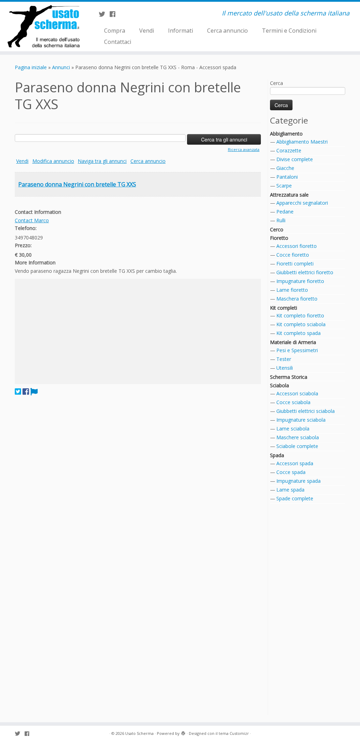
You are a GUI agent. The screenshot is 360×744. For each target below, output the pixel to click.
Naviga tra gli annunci (102, 161)
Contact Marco (32, 220)
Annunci (61, 67)
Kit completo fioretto (300, 315)
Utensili (284, 367)
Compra (114, 30)
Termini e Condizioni (289, 30)
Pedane (285, 211)
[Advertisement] (137, 331)
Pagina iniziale (31, 67)
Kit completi (283, 307)
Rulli (280, 220)
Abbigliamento (286, 133)
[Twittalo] (18, 391)
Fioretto (279, 238)
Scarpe (284, 185)
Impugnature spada (298, 481)
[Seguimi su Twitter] (104, 14)
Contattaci (117, 42)
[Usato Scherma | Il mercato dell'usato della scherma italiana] (42, 26)
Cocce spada (291, 472)
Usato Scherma (139, 733)
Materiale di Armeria (293, 342)
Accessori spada (294, 463)
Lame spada (290, 489)
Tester (283, 359)
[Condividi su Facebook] (25, 391)
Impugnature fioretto (300, 281)
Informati (180, 30)
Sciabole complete (297, 446)
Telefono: (26, 228)
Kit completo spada (298, 333)
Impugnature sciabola (301, 419)
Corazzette (288, 150)
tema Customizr (234, 733)
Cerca (276, 83)
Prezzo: (23, 245)
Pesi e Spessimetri (297, 350)
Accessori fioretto (296, 246)
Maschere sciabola (297, 437)
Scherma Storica (288, 377)
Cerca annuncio (227, 30)
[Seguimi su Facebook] (115, 14)
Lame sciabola (292, 428)
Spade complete (294, 498)
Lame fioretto (292, 290)
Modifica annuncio (53, 161)
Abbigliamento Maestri (302, 141)
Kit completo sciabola (301, 324)
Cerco (276, 229)
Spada (277, 455)
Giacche (285, 168)
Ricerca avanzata (243, 149)
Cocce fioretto (292, 254)
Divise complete (294, 159)
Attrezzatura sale (289, 194)
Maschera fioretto (296, 298)
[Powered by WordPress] (183, 732)
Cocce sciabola (293, 402)
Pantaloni (287, 176)
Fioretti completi (295, 263)
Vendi (146, 30)
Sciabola (279, 385)
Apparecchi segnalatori (302, 202)
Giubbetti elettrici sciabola (305, 411)
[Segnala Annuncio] (34, 391)
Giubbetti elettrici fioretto (304, 272)
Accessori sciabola (297, 393)
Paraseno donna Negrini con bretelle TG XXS (77, 184)
